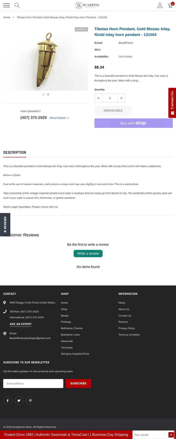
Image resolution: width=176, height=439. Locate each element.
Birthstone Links (70, 334)
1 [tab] (43, 94)
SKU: (97, 49)
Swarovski (67, 341)
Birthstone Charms (72, 328)
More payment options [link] (133, 133)
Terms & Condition (129, 334)
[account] (160, 5)
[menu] (6, 5)
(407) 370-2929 (33, 117)
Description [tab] (14, 152)
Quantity (99, 89)
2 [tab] (48, 94)
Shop (64, 309)
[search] (17, 5)
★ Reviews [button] (5, 225)
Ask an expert (21, 324)
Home (6, 17)
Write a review (88, 253)
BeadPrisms (126, 42)
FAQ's (121, 302)
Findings (66, 321)
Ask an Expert (58, 117)
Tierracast (67, 347)
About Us (123, 309)
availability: (101, 56)
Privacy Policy (126, 328)
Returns (123, 321)
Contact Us (124, 315)
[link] (7, 400)
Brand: (98, 42)
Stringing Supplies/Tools (75, 353)
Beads (64, 315)
